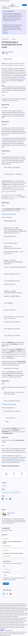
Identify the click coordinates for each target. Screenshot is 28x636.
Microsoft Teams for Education (6, 613)
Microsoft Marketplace (10, 624)
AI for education (14, 616)
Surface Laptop (8, 603)
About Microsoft (10, 625)
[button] (3, 87)
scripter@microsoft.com (17, 79)
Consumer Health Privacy (5, 632)
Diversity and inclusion (14, 627)
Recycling (2, 635)
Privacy (24, 632)
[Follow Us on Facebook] (4, 594)
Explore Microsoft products (8, 607)
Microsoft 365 (23, 618)
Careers (4, 625)
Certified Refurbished (8, 610)
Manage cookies (3, 633)
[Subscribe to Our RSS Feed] (11, 594)
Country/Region (7, 572)
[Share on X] (6, 499)
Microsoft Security (10, 618)
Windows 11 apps (18, 607)
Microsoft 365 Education (18, 613)
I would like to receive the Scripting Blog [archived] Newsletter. (14, 578)
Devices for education (19, 611)
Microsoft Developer (17, 621)
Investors (6, 627)
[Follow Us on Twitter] (7, 594)
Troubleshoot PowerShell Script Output (13, 553)
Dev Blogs (4, 6)
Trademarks (15, 633)
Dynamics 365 (17, 618)
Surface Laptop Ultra (16, 603)
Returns (23, 608)
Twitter (17, 455)
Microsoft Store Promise (18, 610)
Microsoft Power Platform (5, 619)
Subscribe (6, 583)
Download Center (7, 608)
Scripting (4, 485)
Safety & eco (21, 633)
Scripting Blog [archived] (13, 6)
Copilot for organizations (12, 605)
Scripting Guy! (5, 492)
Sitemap (13, 632)
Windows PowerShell (15, 492)
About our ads (7, 635)
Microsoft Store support (16, 608)
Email (4, 566)
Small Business (6, 621)
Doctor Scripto (9, 52)
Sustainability (3, 629)
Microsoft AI (2, 618)
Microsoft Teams (15, 619)
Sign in (24, 5)
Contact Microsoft (19, 632)
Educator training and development (16, 614)
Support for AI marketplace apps (10, 622)
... (9, 8)
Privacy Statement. (12, 579)
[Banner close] (24, 12)
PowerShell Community (10, 26)
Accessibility (21, 627)
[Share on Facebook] (3, 499)
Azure (11, 621)
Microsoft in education (9, 611)
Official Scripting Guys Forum (17, 460)
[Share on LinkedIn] (10, 499)
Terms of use (10, 633)
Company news (17, 625)
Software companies (20, 624)
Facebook (4, 457)
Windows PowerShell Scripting (12, 138)
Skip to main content (4, 0)
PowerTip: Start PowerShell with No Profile (12, 542)
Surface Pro (2, 603)
